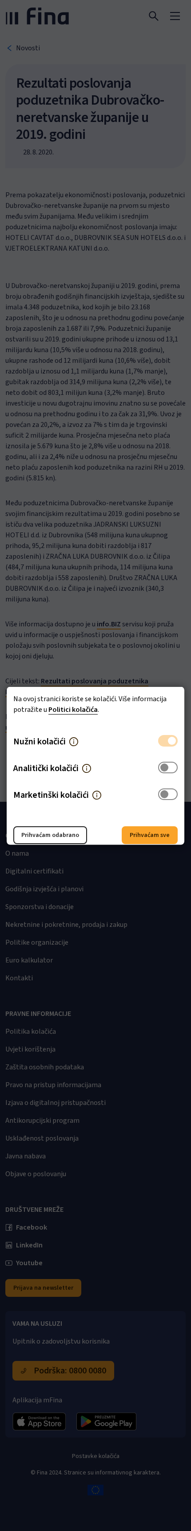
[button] (73, 741)
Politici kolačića (73, 709)
